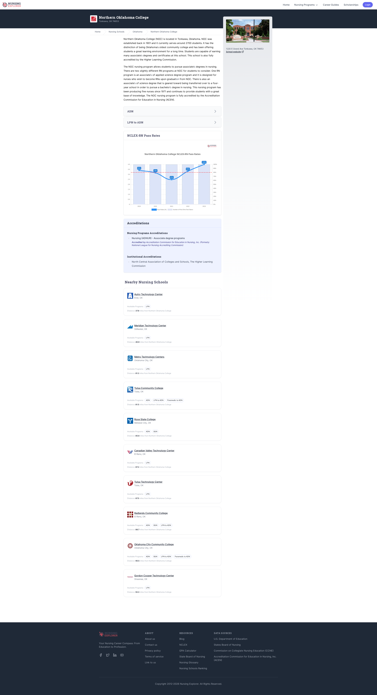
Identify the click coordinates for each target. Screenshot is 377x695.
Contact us (151, 644)
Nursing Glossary (188, 662)
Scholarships (351, 4)
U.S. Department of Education (230, 638)
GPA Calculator (187, 650)
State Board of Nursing (192, 656)
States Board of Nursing (227, 644)
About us (150, 638)
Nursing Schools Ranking (193, 668)
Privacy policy (153, 650)
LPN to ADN (158, 400)
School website (233, 51)
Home (286, 4)
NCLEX (183, 644)
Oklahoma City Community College (154, 544)
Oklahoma (137, 31)
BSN (155, 431)
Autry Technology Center (148, 294)
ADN (148, 400)
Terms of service (154, 656)
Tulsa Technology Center (148, 481)
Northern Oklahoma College (164, 31)
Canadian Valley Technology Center (154, 450)
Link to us (150, 662)
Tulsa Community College (148, 388)
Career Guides (331, 4)
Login (367, 4)
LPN (147, 306)
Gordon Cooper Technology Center (154, 575)
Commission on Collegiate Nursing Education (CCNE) (244, 650)
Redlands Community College (151, 513)
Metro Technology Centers (149, 356)
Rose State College (145, 419)
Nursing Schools (116, 31)
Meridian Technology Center (150, 325)
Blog (181, 638)
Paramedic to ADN (174, 400)
